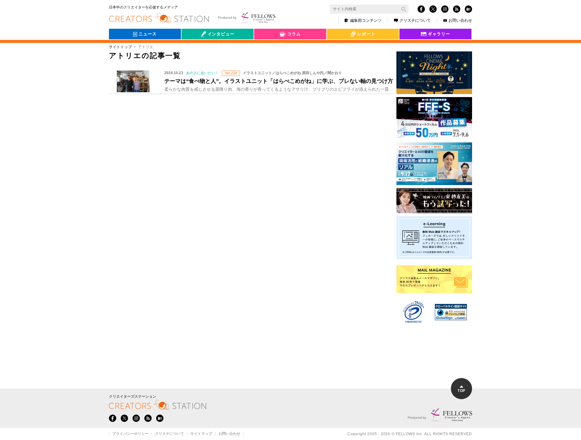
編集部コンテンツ (366, 20)
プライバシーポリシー (130, 434)
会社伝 (193, 48)
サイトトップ (120, 47)
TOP (461, 391)
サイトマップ (201, 434)
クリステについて (415, 20)
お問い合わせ (460, 20)
